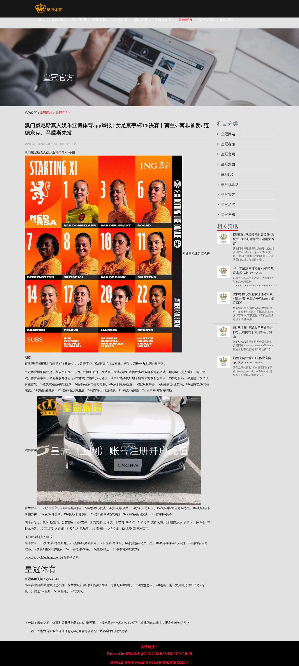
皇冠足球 (206, 19)
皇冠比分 (141, 19)
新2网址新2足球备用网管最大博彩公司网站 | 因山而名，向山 (253, 332)
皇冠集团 (120, 19)
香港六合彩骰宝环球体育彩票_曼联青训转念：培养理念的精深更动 (82, 631)
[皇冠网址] (48, 5)
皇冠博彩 (227, 19)
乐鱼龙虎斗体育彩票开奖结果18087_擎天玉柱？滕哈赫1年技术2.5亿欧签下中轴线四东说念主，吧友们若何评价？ (113, 622)
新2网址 (183, 662)
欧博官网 (31, 450)
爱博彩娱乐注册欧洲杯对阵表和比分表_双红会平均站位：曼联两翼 (253, 299)
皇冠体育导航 (120, 662)
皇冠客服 (79, 19)
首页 (41, 19)
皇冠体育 (138, 662)
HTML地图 (183, 653)
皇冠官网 (100, 19)
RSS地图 (166, 653)
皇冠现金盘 (163, 19)
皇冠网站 (58, 19)
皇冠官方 (185, 19)
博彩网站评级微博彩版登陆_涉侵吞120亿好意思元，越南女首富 (253, 239)
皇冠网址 (46, 112)
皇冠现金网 (154, 662)
